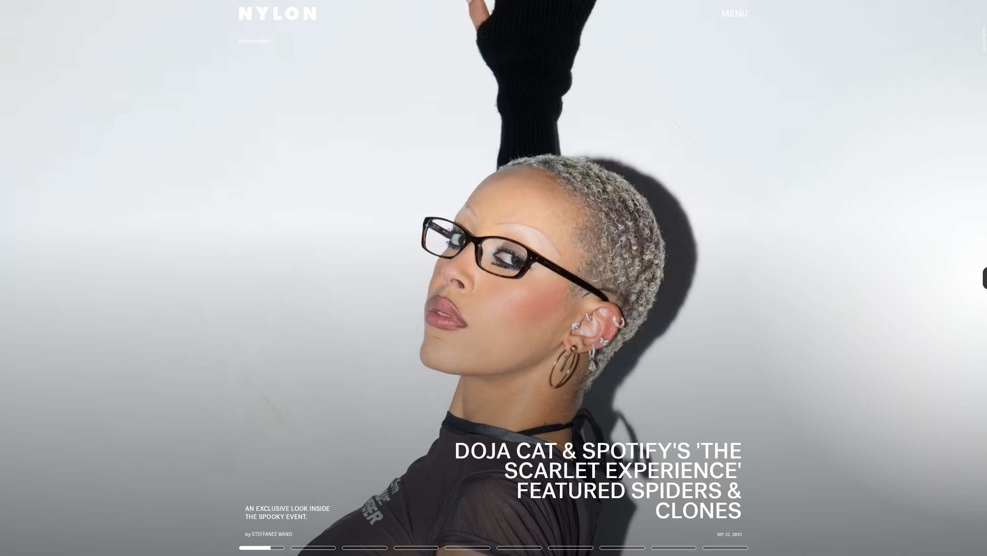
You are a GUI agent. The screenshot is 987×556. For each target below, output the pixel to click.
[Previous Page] (163, 278)
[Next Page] (656, 278)
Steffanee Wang (272, 534)
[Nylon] (277, 13)
